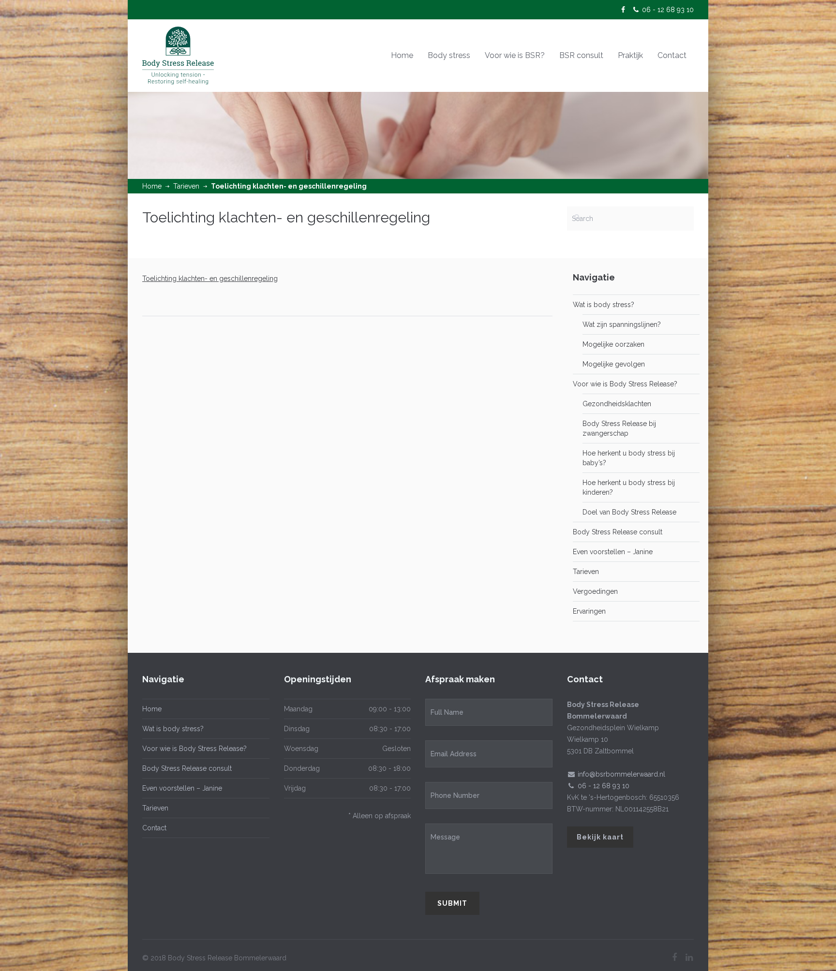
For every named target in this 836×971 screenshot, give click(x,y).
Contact (672, 55)
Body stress (449, 55)
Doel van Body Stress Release (629, 512)
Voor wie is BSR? (515, 55)
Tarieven (186, 186)
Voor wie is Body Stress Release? (625, 384)
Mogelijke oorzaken (613, 344)
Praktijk (630, 55)
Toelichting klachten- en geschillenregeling (210, 278)
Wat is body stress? (603, 305)
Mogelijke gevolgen (613, 364)
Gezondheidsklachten (616, 404)
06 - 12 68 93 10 (668, 10)
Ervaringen (589, 611)
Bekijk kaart (600, 837)
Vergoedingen (595, 591)
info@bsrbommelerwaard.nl (621, 774)
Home (402, 55)
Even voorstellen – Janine (613, 552)
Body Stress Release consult (617, 532)
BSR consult (581, 55)
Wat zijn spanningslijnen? (621, 324)
